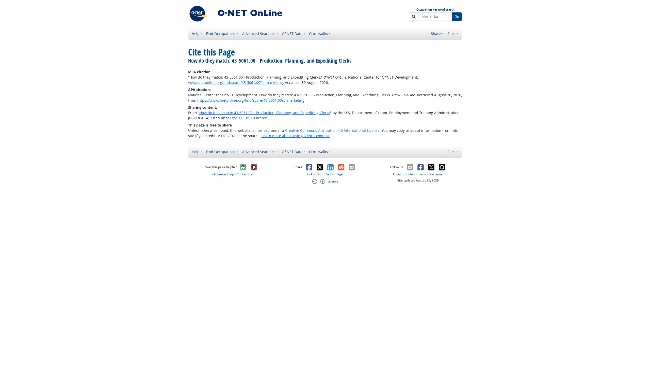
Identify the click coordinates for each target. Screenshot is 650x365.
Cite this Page (333, 174)
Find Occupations (221, 33)
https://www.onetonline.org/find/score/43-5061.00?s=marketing (250, 100)
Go (456, 16)
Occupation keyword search (435, 9)
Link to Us (314, 174)
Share (436, 33)
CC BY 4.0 (247, 118)
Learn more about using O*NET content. (296, 135)
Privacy (421, 174)
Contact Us (244, 174)
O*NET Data (292, 33)
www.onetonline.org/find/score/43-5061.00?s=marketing (235, 82)
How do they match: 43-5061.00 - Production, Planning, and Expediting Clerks (264, 112)
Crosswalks (318, 33)
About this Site (403, 174)
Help (196, 33)
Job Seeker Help (223, 174)
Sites (451, 33)
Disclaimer (436, 174)
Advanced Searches (258, 33)
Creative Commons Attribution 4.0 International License (332, 130)
